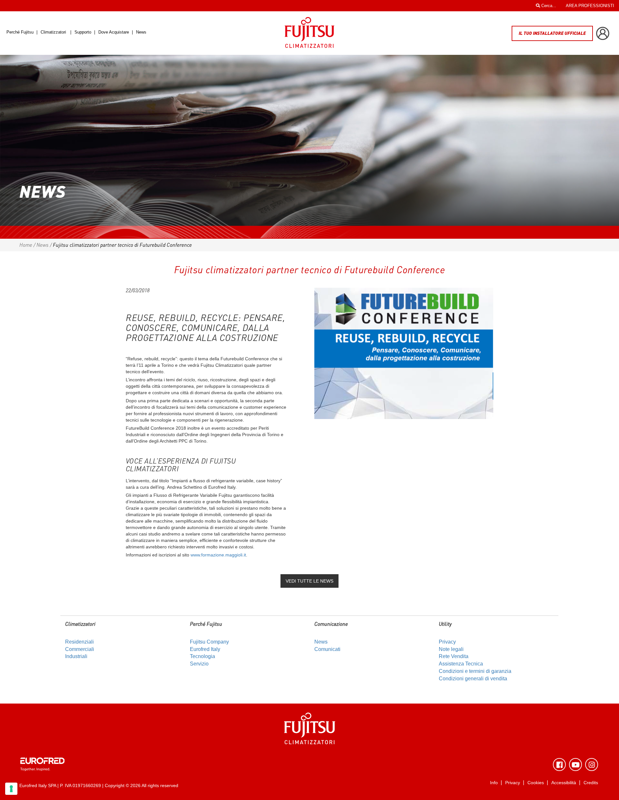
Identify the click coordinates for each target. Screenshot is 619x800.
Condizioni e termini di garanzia (475, 671)
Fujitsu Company (209, 642)
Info (494, 782)
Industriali (76, 656)
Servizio (199, 663)
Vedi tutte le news (309, 581)
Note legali (451, 649)
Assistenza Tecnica (461, 663)
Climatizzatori (53, 32)
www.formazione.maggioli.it (218, 554)
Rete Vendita (453, 656)
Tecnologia (202, 656)
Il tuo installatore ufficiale (552, 33)
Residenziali (79, 642)
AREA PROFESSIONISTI (590, 5)
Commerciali (79, 649)
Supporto (83, 32)
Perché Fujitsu (20, 32)
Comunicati (327, 649)
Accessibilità (563, 782)
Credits (591, 782)
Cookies (535, 782)
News (141, 32)
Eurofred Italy (205, 649)
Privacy (447, 642)
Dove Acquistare (113, 32)
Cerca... (548, 5)
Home (25, 245)
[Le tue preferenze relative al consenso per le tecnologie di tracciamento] (11, 789)
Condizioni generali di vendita (473, 678)
